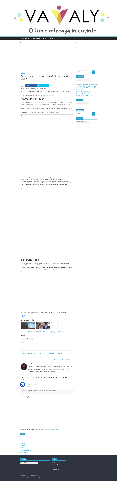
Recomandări (36, 38)
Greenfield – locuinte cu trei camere (61, 331)
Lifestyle (44, 38)
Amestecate (23, 330)
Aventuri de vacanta (45, 330)
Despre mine (28, 38)
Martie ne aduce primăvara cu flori (83, 91)
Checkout (22, 443)
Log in (53, 462)
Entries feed (55, 464)
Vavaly (32, 80)
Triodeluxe (44, 95)
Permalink (30, 386)
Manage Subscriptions (25, 450)
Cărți (21, 440)
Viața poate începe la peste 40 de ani (62, 359)
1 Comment (37, 80)
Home (22, 38)
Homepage (23, 449)
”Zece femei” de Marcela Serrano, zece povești (86, 84)
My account (23, 452)
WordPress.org (55, 469)
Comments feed (56, 467)
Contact (22, 447)
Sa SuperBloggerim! (39, 330)
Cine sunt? (22, 445)
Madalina (30, 383)
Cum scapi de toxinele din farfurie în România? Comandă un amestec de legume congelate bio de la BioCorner (86, 88)
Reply (71, 393)
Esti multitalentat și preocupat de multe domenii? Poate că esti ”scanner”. (42, 353)
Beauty (23, 73)
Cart (21, 438)
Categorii (50, 38)
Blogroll (22, 437)
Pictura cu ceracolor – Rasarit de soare (54, 331)
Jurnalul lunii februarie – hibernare (83, 93)
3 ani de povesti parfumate (31, 330)
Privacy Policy (23, 454)
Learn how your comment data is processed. (49, 429)
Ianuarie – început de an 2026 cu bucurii (84, 95)
